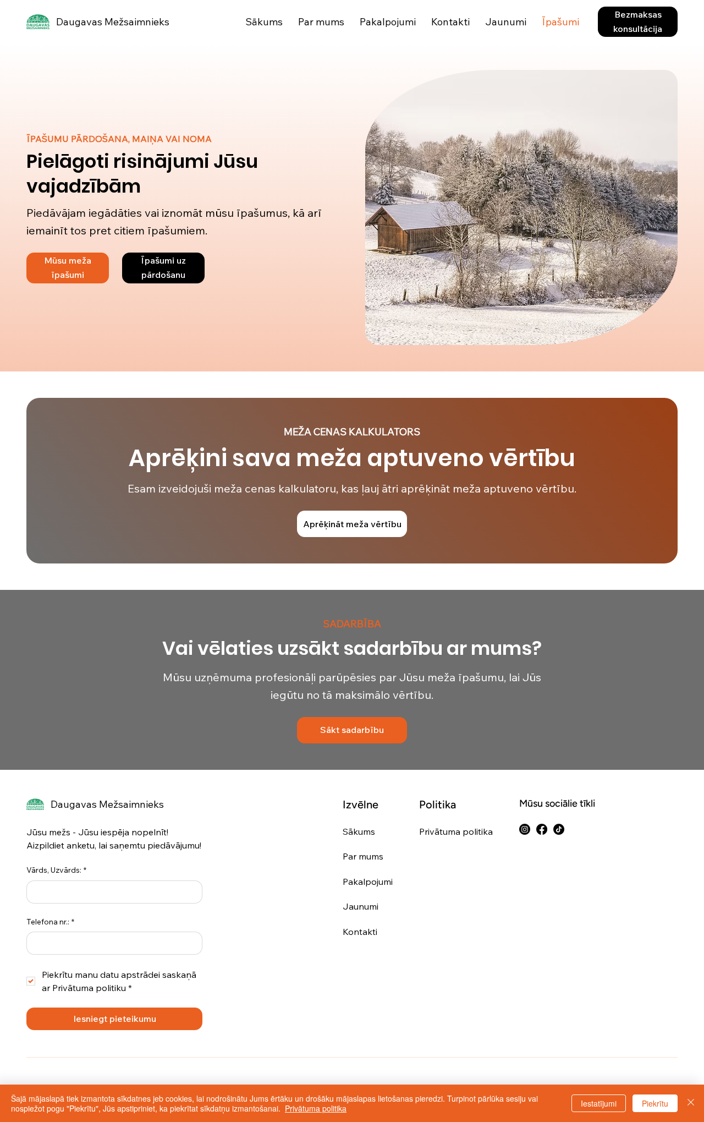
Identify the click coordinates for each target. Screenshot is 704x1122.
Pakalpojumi (368, 881)
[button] (638, 22)
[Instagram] (524, 829)
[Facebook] (541, 829)
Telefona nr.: (50, 922)
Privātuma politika (456, 831)
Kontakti (360, 931)
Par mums (363, 856)
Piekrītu (655, 1103)
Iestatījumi (599, 1103)
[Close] (690, 1103)
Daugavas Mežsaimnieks (112, 21)
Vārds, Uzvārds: (56, 870)
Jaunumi (360, 906)
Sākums (359, 831)
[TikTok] (558, 829)
